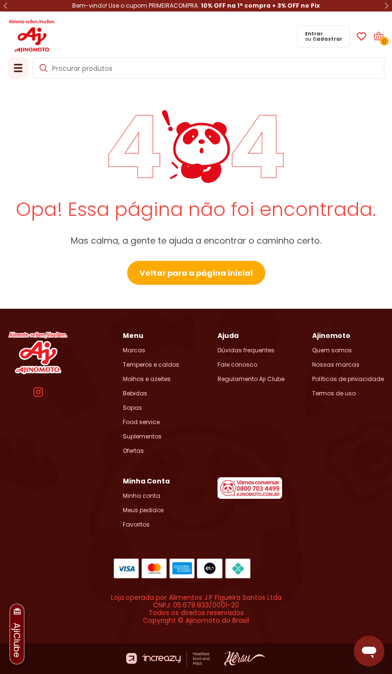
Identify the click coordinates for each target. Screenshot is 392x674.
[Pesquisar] (43, 68)
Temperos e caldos (151, 364)
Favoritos (136, 524)
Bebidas (135, 393)
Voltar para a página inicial (196, 273)
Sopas (132, 407)
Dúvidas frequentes (246, 350)
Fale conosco (237, 364)
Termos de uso (334, 393)
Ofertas (133, 451)
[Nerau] (245, 659)
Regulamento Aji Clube (251, 379)
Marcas (134, 350)
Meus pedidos (143, 510)
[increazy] (168, 659)
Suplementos (142, 436)
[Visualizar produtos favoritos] (361, 36)
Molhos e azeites (147, 379)
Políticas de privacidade (348, 379)
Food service (141, 422)
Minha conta (141, 496)
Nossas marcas (335, 364)
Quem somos (332, 350)
